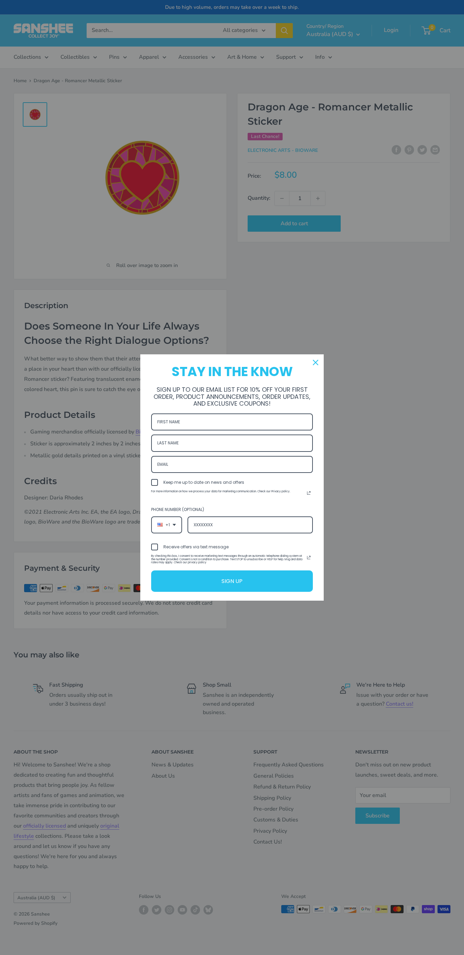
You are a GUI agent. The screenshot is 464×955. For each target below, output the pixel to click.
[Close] (315, 362)
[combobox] (166, 524)
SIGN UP (232, 581)
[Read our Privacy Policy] (309, 493)
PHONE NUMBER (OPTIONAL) (177, 509)
